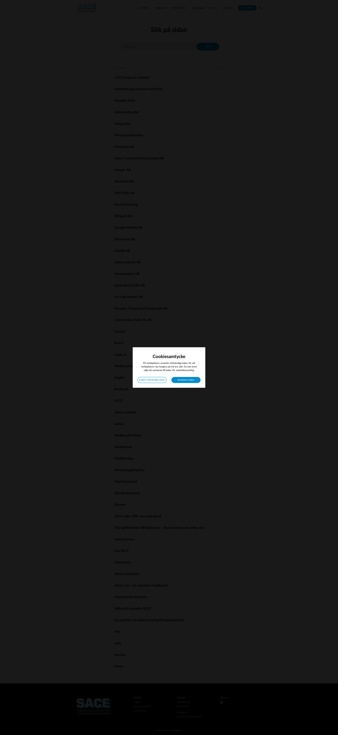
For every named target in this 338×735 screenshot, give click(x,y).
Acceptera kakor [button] (186, 380)
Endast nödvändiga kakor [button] (152, 380)
